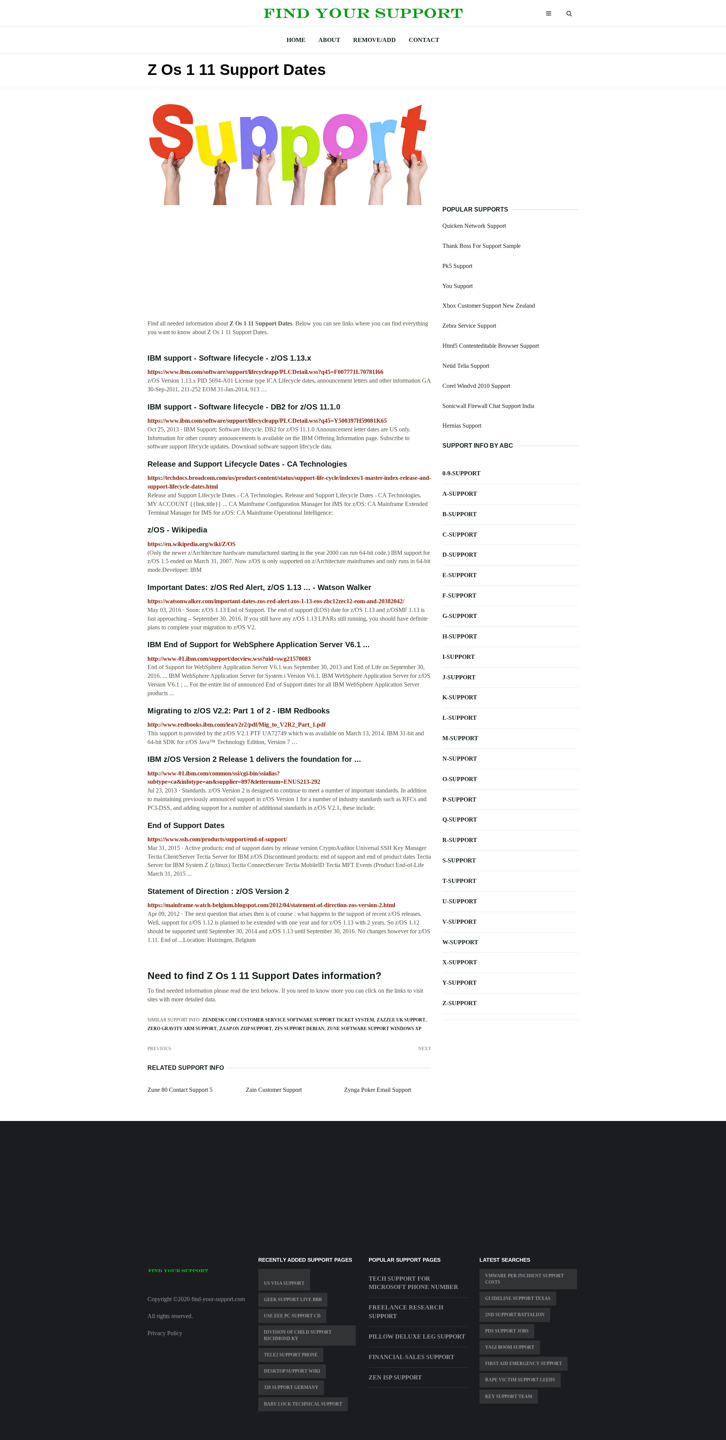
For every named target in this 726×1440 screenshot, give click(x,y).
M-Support (460, 738)
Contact (424, 40)
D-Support (459, 554)
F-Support (459, 595)
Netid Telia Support (465, 366)
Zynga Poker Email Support (377, 1090)
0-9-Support (461, 473)
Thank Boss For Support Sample (481, 246)
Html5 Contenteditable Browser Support (490, 345)
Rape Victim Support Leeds (520, 1379)
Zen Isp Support (395, 1377)
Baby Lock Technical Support (303, 1404)
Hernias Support (461, 425)
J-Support (459, 677)
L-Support (459, 718)
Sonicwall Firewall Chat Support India (488, 406)
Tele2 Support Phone (291, 1354)
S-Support (459, 860)
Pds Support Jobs (507, 1331)
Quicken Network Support (474, 226)
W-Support (460, 942)
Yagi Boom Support (509, 1347)
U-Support (459, 901)
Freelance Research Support (406, 1311)
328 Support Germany (291, 1387)
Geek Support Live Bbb (293, 1299)
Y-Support (459, 982)
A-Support (459, 493)
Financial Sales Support (412, 1357)
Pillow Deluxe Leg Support (417, 1336)
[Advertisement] (289, 266)
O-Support (459, 779)
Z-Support (459, 1003)
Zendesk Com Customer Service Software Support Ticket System (288, 1020)
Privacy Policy (164, 1333)
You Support (457, 286)
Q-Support (459, 819)
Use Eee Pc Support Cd (292, 1316)
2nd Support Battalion (514, 1314)
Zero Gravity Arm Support (182, 1028)
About (329, 40)
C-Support (459, 534)
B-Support (459, 514)
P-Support (459, 799)
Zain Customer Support (274, 1090)
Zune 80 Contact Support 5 (180, 1090)
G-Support (459, 616)
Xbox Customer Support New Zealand (488, 305)
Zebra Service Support (469, 325)
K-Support (459, 697)
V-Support (459, 921)
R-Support (459, 840)
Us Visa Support (284, 1283)
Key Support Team (508, 1396)
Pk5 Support (457, 266)
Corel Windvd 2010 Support (476, 386)
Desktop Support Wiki (292, 1371)
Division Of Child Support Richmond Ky (298, 1335)
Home (296, 40)
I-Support (458, 657)
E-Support (459, 575)
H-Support (459, 636)
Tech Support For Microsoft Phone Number (413, 1283)
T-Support (459, 881)
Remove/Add (374, 40)
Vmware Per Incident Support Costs (524, 1279)
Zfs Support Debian (299, 1028)
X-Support (459, 962)
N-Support (459, 758)
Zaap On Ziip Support (245, 1028)
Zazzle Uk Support (401, 1020)
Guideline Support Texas (518, 1298)
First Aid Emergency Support (523, 1363)
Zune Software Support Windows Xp (374, 1028)
